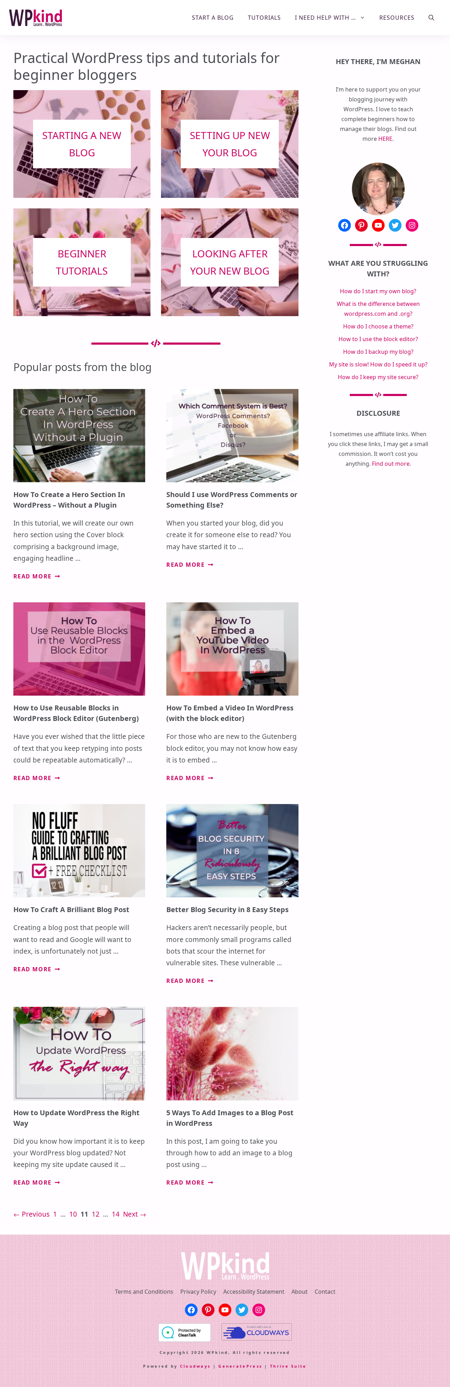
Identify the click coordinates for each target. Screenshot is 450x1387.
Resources (396, 17)
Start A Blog (213, 17)
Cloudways (195, 1366)
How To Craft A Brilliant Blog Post (71, 909)
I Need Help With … (325, 17)
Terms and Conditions (144, 1291)
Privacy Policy (198, 1291)
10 (74, 1214)
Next (134, 1214)
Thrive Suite (288, 1366)
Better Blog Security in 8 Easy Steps (227, 909)
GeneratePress (240, 1366)
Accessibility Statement (253, 1291)
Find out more (391, 463)
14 (116, 1214)
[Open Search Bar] (431, 17)
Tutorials (264, 17)
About (299, 1291)
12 (96, 1214)
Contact (325, 1291)
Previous (31, 1214)
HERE (385, 139)
